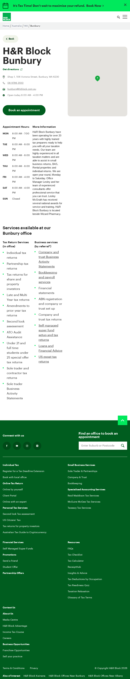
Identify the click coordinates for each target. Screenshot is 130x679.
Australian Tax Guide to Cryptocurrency (24, 532)
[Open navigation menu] (125, 17)
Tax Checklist (75, 555)
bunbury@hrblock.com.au (21, 89)
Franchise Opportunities (16, 650)
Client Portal (9, 496)
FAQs (70, 549)
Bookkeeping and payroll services (48, 277)
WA (26, 26)
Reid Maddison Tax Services (83, 496)
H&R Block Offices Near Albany (105, 676)
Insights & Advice (77, 573)
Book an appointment (24, 110)
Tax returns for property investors (21, 526)
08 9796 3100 (15, 83)
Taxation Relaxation (78, 591)
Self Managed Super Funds (18, 549)
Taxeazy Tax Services (79, 508)
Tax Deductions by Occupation (85, 579)
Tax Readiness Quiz (78, 585)
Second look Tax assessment (19, 514)
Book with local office (15, 477)
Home (6, 26)
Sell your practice (12, 656)
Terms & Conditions (14, 668)
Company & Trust (77, 477)
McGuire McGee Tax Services (84, 502)
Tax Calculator (76, 561)
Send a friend (10, 561)
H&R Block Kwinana (34, 676)
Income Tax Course (13, 632)
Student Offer (10, 567)
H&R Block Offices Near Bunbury (67, 676)
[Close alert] (125, 5)
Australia (17, 26)
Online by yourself (13, 489)
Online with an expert (15, 502)
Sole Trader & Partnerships (82, 471)
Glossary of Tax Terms (80, 597)
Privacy (34, 668)
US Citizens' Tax (11, 520)
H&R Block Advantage (15, 626)
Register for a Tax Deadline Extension (23, 471)
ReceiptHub (74, 567)
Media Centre (10, 620)
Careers (7, 638)
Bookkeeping (75, 483)
